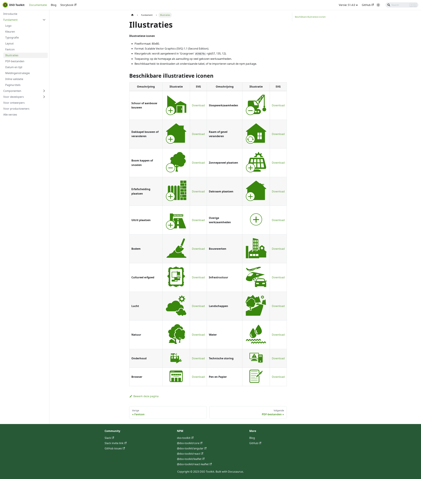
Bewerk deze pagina (146, 396)
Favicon (10, 49)
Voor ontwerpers (14, 103)
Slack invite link (114, 443)
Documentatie (38, 5)
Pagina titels (13, 85)
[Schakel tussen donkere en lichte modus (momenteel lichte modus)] (378, 5)
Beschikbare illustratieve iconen (310, 16)
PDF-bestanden (14, 61)
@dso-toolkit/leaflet (189, 459)
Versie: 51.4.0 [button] (347, 5)
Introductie (10, 14)
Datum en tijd (13, 67)
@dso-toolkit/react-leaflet (193, 464)
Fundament (10, 20)
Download (198, 105)
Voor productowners (16, 108)
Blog (53, 5)
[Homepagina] (132, 15)
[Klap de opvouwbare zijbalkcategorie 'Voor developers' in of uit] (44, 96)
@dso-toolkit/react (188, 453)
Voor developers (13, 97)
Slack (108, 438)
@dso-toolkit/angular (190, 448)
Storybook (66, 5)
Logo (8, 25)
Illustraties (11, 55)
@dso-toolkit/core (188, 443)
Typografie (12, 37)
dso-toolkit (183, 438)
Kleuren (10, 31)
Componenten (12, 91)
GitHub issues (113, 448)
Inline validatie (14, 79)
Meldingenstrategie (17, 73)
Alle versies (10, 114)
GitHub (366, 5)
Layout (9, 43)
